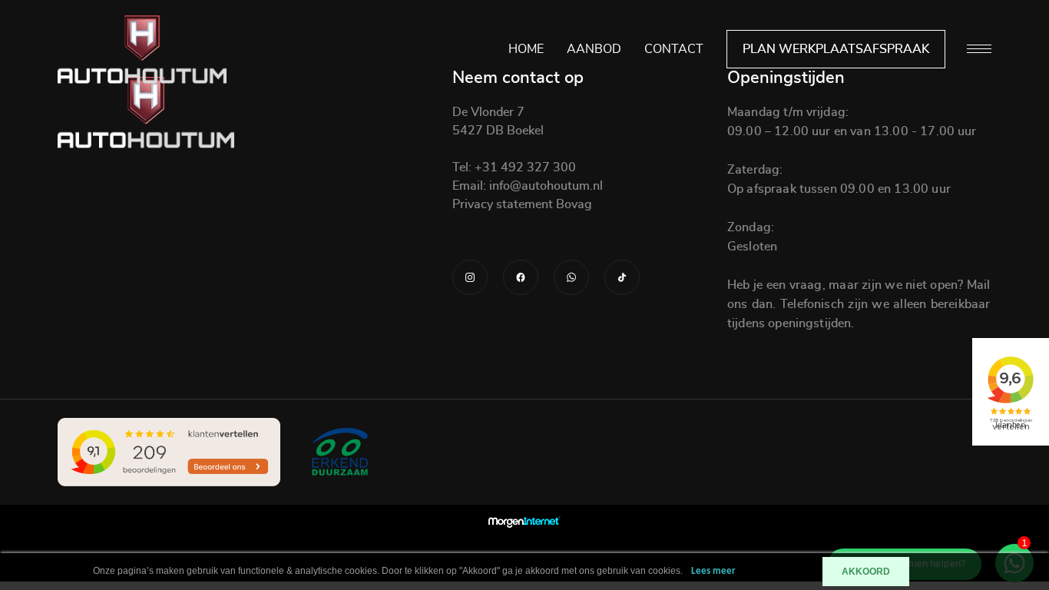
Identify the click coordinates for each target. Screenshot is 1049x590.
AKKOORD (866, 571)
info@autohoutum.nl (544, 186)
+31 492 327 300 (524, 167)
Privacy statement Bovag (522, 204)
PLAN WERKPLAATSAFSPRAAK (836, 49)
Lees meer (713, 571)
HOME (526, 49)
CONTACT (673, 49)
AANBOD (594, 49)
